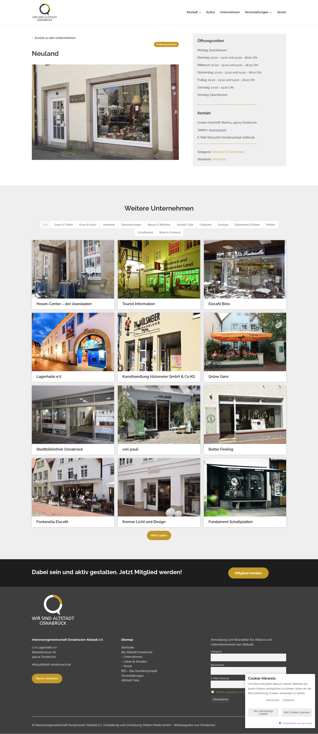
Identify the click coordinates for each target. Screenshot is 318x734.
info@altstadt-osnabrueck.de (51, 664)
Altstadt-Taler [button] (185, 224)
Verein (281, 12)
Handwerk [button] (109, 224)
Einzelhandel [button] (145, 232)
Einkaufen (218, 152)
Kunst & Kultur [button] (87, 224)
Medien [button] (270, 224)
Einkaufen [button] (205, 224)
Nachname (217, 664)
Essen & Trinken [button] (63, 224)
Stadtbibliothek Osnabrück (59, 449)
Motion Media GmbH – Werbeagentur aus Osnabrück (179, 725)
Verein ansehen (47, 678)
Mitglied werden (248, 573)
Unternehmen (230, 12)
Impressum (288, 700)
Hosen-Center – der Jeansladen (64, 304)
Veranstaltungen (256, 12)
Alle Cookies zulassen (297, 712)
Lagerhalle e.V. (49, 376)
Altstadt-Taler (130, 680)
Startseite (127, 647)
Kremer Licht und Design (144, 522)
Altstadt (192, 12)
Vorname (216, 651)
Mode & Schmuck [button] (170, 232)
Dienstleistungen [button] (131, 224)
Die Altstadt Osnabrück (136, 652)
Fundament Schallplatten (231, 522)
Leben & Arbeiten (135, 661)
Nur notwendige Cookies (263, 712)
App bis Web (306, 723)
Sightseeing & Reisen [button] (247, 224)
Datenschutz (272, 700)
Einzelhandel (235, 152)
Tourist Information (138, 304)
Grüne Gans (219, 376)
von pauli (130, 449)
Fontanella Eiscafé (52, 522)
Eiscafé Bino (219, 304)
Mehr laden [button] (159, 535)
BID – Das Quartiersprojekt (139, 671)
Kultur (210, 12)
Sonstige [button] (223, 224)
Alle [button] (45, 224)
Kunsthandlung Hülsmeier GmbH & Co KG (158, 376)
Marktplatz (219, 159)
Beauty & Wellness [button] (159, 224)
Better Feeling (221, 449)
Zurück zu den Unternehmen (55, 38)
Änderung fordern (166, 44)
